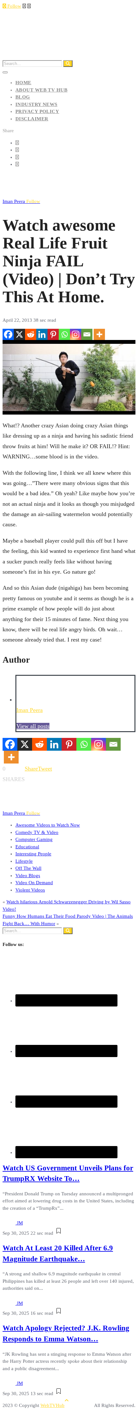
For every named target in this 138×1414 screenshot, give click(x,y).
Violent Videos (30, 890)
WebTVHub (52, 1405)
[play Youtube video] (69, 377)
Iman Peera (21, 201)
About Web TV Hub (41, 90)
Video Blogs (27, 875)
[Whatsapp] (64, 334)
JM (20, 1222)
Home (23, 82)
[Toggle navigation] (5, 72)
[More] (99, 334)
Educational (27, 846)
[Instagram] (75, 334)
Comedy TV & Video (36, 832)
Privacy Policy (37, 111)
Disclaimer (31, 118)
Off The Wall (28, 868)
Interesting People (33, 853)
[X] (19, 334)
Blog (22, 97)
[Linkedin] (41, 334)
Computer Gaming (34, 839)
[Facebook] (8, 334)
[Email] (86, 334)
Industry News (36, 104)
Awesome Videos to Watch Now (47, 825)
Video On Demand (34, 882)
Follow (13, 6)
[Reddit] (30, 334)
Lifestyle (24, 861)
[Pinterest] (53, 334)
